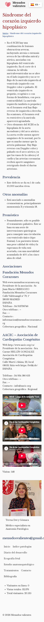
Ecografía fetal (12, 558)
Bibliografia (10, 576)
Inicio (7, 546)
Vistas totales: (14, 589)
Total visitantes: (15, 593)
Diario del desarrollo (15, 552)
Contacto (26, 570)
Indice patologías (22, 546)
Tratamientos (11, 570)
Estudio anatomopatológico (19, 564)
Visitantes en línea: (17, 585)
